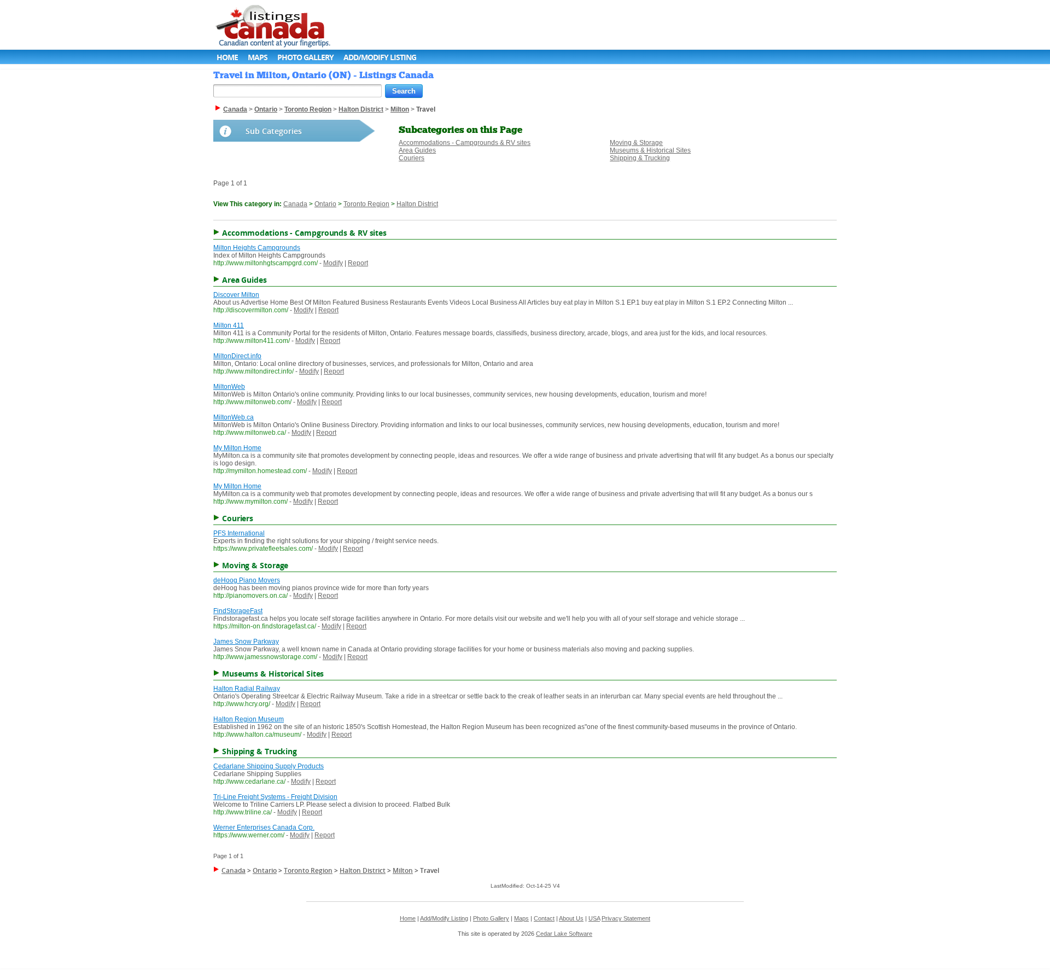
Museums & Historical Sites (650, 150)
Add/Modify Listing (379, 57)
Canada (295, 204)
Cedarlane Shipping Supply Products (268, 766)
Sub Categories (274, 131)
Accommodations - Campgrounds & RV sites (464, 143)
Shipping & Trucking (640, 158)
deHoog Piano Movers (246, 580)
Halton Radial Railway (246, 688)
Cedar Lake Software (564, 933)
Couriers (411, 158)
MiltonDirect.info (237, 356)
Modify (333, 263)
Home (227, 57)
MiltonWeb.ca (233, 417)
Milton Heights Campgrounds (256, 248)
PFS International (239, 533)
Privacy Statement (626, 918)
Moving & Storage (636, 143)
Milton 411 (228, 325)
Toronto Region (366, 204)
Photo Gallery (305, 57)
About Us (571, 918)
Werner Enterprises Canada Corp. (263, 827)
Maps (257, 57)
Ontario (325, 204)
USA (594, 918)
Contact (544, 918)
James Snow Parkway (246, 641)
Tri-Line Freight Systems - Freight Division (275, 797)
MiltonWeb (229, 387)
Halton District (417, 204)
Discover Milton (236, 295)
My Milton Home (237, 448)
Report (358, 263)
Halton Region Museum (248, 719)
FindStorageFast (237, 611)
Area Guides (417, 150)
